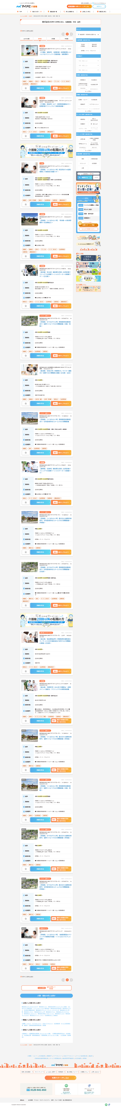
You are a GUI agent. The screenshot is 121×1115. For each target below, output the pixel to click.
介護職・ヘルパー (26, 1023)
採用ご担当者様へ (26, 1072)
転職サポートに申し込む (79, 6)
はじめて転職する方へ (88, 229)
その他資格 (63, 1035)
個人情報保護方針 (67, 1100)
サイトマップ (38, 1072)
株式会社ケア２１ (50, 1012)
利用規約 (60, 1072)
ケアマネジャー (57, 1056)
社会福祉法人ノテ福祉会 (51, 1015)
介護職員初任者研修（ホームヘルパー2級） (40, 1033)
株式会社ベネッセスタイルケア (30, 1006)
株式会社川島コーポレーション (46, 1013)
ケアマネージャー (36, 1023)
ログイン (99, 6)
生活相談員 (57, 1023)
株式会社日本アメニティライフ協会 (57, 1006)
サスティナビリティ (45, 1100)
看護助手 (49, 1056)
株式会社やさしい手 (39, 1012)
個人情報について (72, 1072)
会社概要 (30, 1100)
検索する (85, 177)
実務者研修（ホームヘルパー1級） (50, 1035)
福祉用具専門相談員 (68, 1058)
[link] (26, 38)
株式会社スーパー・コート (37, 1015)
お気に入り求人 (86, 11)
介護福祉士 (25, 1033)
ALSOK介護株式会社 (29, 1010)
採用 (52, 1100)
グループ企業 (58, 1100)
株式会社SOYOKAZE (56, 1008)
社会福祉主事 (27, 1035)
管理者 (44, 1025)
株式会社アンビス (59, 1013)
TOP (20, 11)
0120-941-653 (38, 1090)
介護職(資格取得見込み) (58, 1033)
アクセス (36, 1100)
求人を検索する (70, 11)
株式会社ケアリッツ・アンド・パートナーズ (47, 1010)
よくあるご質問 (50, 1072)
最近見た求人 (102, 11)
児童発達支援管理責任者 (35, 1025)
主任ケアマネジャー (48, 1023)
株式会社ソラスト (28, 1012)
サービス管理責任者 (55, 1058)
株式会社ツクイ (43, 1006)
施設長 (26, 1025)
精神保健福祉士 (36, 1035)
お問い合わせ (95, 1072)
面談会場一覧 (53, 11)
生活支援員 (78, 1058)
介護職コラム (84, 1072)
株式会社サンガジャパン (30, 1013)
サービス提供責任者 (81, 1056)
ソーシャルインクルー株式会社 (41, 1008)
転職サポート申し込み (60, 1078)
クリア (96, 177)
